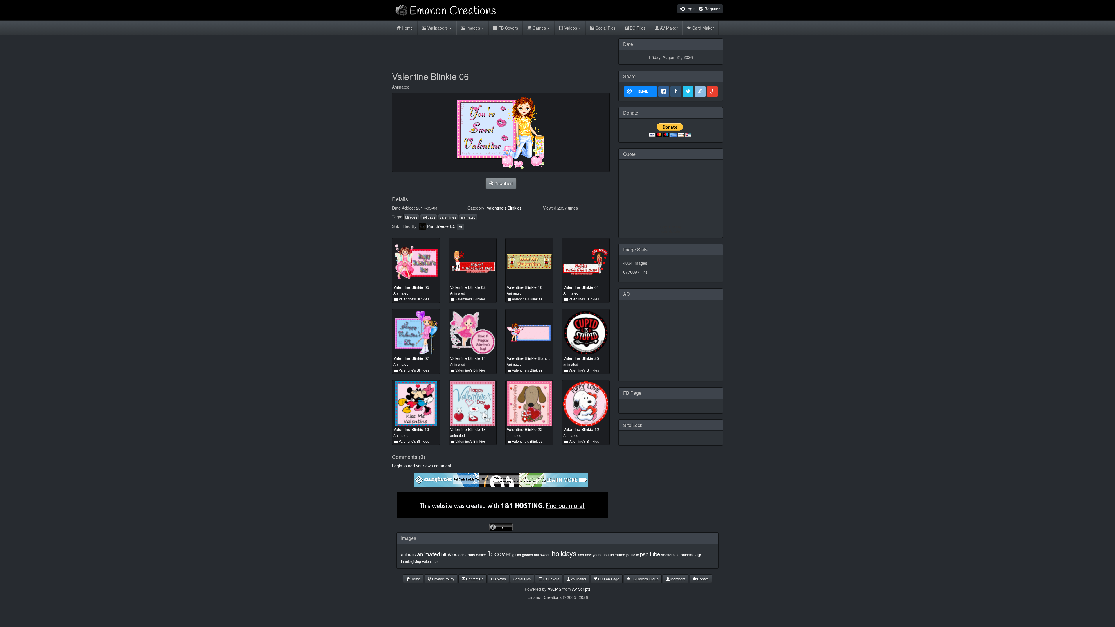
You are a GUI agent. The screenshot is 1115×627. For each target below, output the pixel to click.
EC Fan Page (608, 578)
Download (503, 183)
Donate (702, 578)
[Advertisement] (501, 51)
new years (593, 554)
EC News (498, 578)
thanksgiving (411, 561)
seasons (668, 554)
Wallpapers (437, 28)
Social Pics (604, 28)
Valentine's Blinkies (504, 208)
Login (690, 9)
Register (711, 9)
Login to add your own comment (421, 466)
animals (408, 554)
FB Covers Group (644, 578)
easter (481, 554)
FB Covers (507, 28)
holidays (428, 217)
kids (581, 554)
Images (473, 28)
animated (468, 217)
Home (407, 28)
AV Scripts (581, 589)
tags (698, 554)
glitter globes (522, 554)
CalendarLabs (670, 231)
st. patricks (685, 554)
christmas (466, 554)
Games (539, 28)
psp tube (650, 554)
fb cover (499, 553)
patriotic (632, 554)
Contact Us (474, 578)
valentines (448, 217)
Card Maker (702, 28)
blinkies (411, 217)
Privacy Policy (442, 578)
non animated (614, 554)
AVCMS (554, 589)
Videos (570, 28)
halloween (542, 554)
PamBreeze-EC (441, 226)
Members (677, 578)
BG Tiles (637, 28)
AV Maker (668, 28)
